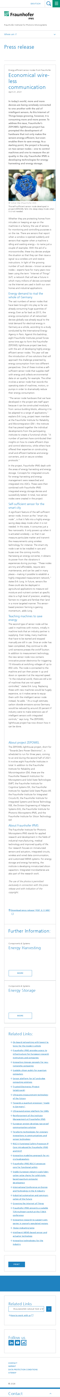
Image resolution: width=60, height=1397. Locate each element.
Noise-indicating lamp (23, 1228)
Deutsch (36, 3)
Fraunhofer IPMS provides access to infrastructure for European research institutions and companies (31, 1054)
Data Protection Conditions (23, 1370)
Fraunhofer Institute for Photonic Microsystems (25, 25)
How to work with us (20, 1315)
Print (17, 1264)
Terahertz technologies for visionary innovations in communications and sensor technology (30, 1135)
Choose (49, 1309)
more (20, 973)
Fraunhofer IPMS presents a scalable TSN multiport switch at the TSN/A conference (30, 1211)
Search (48, 3)
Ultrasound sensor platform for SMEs (31, 1111)
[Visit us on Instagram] (23, 1342)
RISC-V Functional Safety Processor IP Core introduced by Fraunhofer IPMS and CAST (30, 1147)
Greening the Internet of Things (28, 1203)
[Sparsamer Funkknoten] (30, 185)
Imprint (12, 1366)
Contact (12, 1363)
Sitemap (12, 1373)
